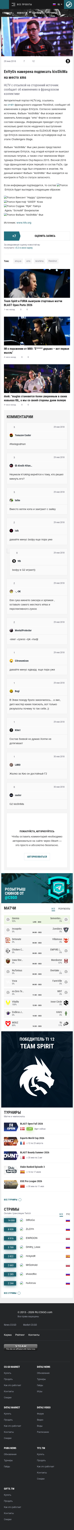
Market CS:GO (30, 1325)
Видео (40, 1420)
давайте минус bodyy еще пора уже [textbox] (31, 540)
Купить (7, 1373)
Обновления (43, 1373)
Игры (39, 1392)
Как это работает (12, 1385)
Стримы (36, 13)
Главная (7, 13)
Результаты (64, 909)
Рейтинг (20, 1335)
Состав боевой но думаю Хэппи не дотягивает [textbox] (31, 741)
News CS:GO (10, 1325)
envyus (18, 261)
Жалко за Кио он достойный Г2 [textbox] (28, 774)
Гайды (40, 1385)
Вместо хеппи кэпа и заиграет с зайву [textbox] (33, 509)
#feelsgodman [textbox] (18, 444)
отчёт (11, 105)
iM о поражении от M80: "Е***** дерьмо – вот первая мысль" (36, 350)
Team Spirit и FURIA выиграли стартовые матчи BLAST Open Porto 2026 (33, 303)
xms (28, 261)
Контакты (34, 1335)
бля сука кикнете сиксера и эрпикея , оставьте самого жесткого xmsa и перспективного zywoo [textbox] (33, 604)
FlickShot (52, 261)
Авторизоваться (37, 856)
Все (53, 909)
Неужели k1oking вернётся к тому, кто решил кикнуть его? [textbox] (37, 477)
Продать (8, 1379)
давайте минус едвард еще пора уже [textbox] (32, 670)
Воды (39, 1426)
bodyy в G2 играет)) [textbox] (23, 570)
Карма (8, 1335)
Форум (40, 1414)
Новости (22, 13)
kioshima (39, 261)
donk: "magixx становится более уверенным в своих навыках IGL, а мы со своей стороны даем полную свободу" (35, 398)
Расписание (43, 1432)
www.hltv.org (24, 223)
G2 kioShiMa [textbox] (17, 804)
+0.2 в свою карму (24, 248)
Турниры (52, 13)
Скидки (7, 1398)
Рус (68, 1214)
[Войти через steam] (69, 4)
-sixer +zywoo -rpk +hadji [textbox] (24, 639)
